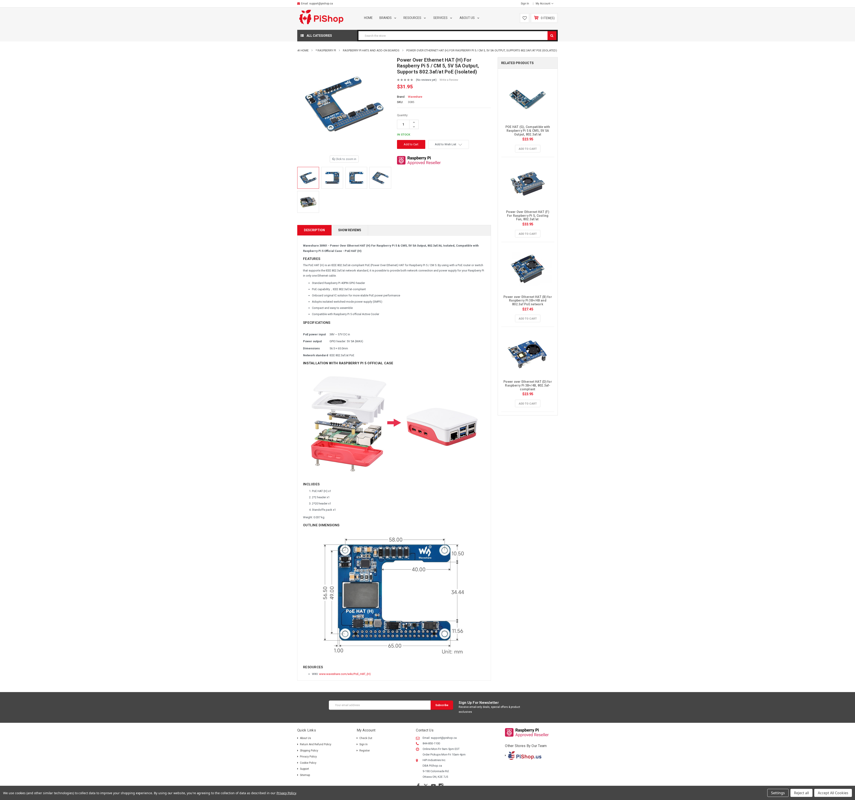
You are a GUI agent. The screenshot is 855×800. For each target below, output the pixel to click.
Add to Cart (528, 148)
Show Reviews (349, 230)
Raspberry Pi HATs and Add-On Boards (371, 50)
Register (364, 750)
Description (314, 230)
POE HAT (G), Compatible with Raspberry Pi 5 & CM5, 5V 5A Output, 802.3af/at (528, 130)
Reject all (801, 792)
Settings (778, 792)
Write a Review (449, 79)
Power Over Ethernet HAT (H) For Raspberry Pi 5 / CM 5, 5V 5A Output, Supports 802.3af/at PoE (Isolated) (481, 50)
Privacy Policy (308, 756)
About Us (467, 18)
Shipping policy (309, 750)
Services (440, 18)
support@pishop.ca (321, 3)
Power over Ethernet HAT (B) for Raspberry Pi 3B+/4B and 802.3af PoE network (528, 300)
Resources (412, 18)
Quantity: (402, 115)
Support (304, 768)
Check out (365, 738)
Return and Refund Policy (315, 744)
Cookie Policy (308, 762)
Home (368, 18)
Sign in (525, 3)
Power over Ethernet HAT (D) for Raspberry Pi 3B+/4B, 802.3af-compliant (528, 385)
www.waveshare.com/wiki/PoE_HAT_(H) (345, 674)
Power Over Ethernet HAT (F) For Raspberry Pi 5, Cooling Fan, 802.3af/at (528, 215)
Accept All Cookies (833, 792)
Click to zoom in (345, 159)
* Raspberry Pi (326, 50)
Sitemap (305, 775)
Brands (385, 18)
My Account (543, 3)
